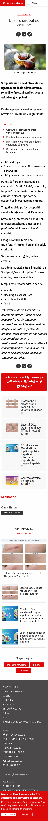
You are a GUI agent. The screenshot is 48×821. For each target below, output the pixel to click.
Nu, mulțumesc (25, 814)
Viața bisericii (10, 687)
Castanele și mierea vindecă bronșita (22, 150)
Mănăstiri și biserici (13, 752)
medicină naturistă (16, 664)
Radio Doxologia (11, 765)
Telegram (26, 386)
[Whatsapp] (24, 34)
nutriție (36, 664)
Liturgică (7, 700)
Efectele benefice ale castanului (24, 137)
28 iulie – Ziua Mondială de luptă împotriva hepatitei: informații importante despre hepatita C (30, 455)
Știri (5, 717)
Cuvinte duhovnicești (13, 691)
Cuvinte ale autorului (12, 512)
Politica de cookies (12, 786)
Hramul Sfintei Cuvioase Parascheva (21, 722)
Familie (6, 696)
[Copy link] (29, 34)
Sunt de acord (8, 814)
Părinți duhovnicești (13, 735)
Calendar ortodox (12, 756)
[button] (31, 3)
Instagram (33, 381)
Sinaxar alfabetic (11, 748)
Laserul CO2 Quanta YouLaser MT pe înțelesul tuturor (31, 429)
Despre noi (8, 781)
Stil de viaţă (24, 14)
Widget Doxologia (12, 761)
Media (5, 713)
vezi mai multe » (24, 533)
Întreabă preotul (11, 709)
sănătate (23, 670)
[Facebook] (18, 34)
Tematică (7, 743)
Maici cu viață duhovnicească (18, 739)
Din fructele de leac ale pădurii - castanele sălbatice (24, 143)
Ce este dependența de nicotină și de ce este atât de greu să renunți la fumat (32, 637)
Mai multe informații (22, 808)
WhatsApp (16, 381)
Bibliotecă (8, 704)
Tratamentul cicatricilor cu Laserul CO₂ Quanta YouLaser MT (31, 406)
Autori (6, 730)
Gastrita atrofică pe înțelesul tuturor (31, 480)
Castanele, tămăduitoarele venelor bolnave (21, 131)
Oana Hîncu (9, 507)
